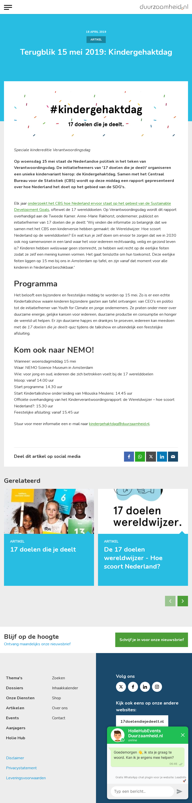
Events (12, 718)
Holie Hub (15, 738)
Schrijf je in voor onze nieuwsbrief (152, 640)
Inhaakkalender (65, 688)
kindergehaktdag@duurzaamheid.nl (119, 424)
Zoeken (58, 678)
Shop (56, 698)
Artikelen (15, 708)
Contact (58, 718)
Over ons (60, 708)
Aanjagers (16, 728)
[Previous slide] (170, 601)
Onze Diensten (20, 698)
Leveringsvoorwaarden (26, 778)
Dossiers (14, 688)
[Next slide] (183, 601)
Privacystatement (21, 768)
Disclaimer (15, 758)
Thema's (14, 678)
